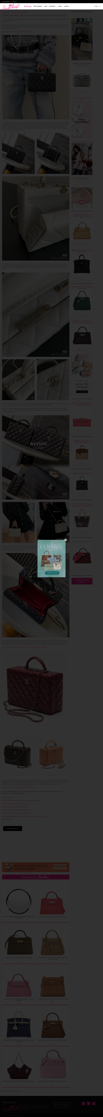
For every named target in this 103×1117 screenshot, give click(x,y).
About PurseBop (5, 1)
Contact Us (14, 1)
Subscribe (75, 1114)
